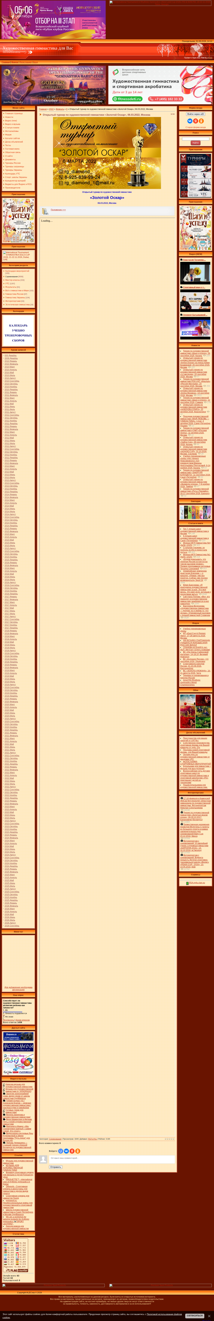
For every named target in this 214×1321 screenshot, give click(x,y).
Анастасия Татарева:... (194, 260)
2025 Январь (11, 869)
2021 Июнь (10, 747)
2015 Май (9, 540)
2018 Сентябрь (12, 653)
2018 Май (9, 642)
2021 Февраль (11, 736)
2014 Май (9, 506)
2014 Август (10, 514)
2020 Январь (11, 699)
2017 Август (10, 616)
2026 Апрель (11, 911)
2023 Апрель (11, 809)
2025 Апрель (11, 877)
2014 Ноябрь (11, 523)
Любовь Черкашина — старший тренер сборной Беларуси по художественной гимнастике (17, 1146)
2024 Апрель (11, 843)
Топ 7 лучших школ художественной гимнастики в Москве (194, 531)
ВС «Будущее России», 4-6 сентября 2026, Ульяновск (194, 660)
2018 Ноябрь (11, 659)
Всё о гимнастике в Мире (17, 290)
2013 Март (10, 466)
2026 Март (10, 909)
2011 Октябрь (11, 418)
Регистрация (26, 62)
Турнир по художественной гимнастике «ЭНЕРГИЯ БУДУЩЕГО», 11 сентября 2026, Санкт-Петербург (195, 473)
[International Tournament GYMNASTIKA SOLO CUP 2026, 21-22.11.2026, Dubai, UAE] (18, 260)
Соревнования (11, 277)
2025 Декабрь (11, 900)
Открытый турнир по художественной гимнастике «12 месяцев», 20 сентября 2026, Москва (193, 373)
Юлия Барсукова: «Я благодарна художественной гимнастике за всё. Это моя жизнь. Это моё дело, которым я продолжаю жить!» (195, 589)
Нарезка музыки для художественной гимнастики (19, 1085)
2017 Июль (10, 614)
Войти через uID (195, 114)
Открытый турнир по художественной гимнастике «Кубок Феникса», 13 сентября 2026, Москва (194, 392)
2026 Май (9, 914)
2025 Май (9, 880)
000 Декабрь (11, 355)
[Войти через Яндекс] (72, 1151)
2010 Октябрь (11, 384)
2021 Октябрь (11, 758)
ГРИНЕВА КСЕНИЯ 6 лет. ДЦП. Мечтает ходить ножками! (195, 648)
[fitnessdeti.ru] (160, 103)
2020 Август (10, 718)
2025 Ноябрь (11, 897)
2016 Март (10, 568)
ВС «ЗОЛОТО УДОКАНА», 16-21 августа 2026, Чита (195, 672)
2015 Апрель (11, 537)
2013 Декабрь (11, 492)
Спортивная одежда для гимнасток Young (16, 1197)
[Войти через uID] (60, 1151)
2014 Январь (11, 494)
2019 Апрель (11, 673)
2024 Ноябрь (11, 863)
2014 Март (10, 500)
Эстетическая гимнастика (17, 304)
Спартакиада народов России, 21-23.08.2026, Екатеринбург (192, 666)
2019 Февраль (11, 667)
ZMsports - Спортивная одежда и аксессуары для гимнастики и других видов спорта (15, 1190)
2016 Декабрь (11, 594)
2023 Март (10, 806)
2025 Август (10, 889)
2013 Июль (10, 477)
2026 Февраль (11, 906)
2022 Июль (10, 784)
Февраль (60, 109)
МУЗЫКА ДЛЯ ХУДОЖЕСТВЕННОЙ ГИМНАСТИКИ (13, 1167)
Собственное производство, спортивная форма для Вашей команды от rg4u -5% (195, 745)
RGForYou (92, 1139)
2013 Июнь (10, 474)
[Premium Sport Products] (53, 1286)
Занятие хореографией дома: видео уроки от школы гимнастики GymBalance (16, 1096)
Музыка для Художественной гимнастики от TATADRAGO (19, 1090)
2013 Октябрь (11, 486)
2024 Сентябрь (12, 858)
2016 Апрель (11, 571)
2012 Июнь (10, 440)
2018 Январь (11, 631)
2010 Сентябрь (12, 381)
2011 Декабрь (11, 423)
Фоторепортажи (13, 301)
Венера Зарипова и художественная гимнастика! (16, 1116)
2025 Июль (10, 886)
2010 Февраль (11, 364)
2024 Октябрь (11, 860)
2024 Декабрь (11, 866)
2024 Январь (11, 835)
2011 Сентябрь (12, 415)
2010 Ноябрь (11, 387)
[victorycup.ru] (195, 197)
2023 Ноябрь (11, 829)
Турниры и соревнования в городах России (194, 676)
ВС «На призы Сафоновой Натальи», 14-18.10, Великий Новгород (194, 654)
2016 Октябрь (11, 588)
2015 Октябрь (11, 554)
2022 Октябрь (11, 792)
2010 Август (10, 378)
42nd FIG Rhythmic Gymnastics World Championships (190, 682)
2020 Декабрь (11, 730)
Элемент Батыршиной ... (195, 315)
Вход (35, 62)
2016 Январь (11, 562)
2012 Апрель (11, 435)
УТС (7, 283)
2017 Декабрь (11, 628)
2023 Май (9, 812)
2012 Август (10, 446)
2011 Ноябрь (11, 421)
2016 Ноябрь (11, 591)
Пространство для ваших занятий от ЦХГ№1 (193, 739)
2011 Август (10, 412)
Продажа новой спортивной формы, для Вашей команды (195, 751)
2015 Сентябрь (12, 551)
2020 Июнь (10, 713)
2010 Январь (11, 361)
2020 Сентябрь (12, 721)
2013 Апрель (11, 469)
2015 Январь (11, 528)
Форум (14, 62)
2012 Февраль (11, 429)
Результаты (10, 287)
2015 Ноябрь (11, 557)
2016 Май (9, 574)
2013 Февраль (11, 463)
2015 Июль (10, 545)
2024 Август (10, 855)
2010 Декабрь (11, 389)
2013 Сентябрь (12, 483)
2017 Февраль (11, 599)
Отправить (55, 1167)
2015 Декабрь (11, 560)
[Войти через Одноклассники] (77, 1151)
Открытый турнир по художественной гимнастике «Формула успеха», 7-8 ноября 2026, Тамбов (195, 483)
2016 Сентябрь (12, 585)
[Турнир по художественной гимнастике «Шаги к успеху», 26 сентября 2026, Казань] (195, 249)
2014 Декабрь (11, 526)
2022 (51, 109)
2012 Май (9, 438)
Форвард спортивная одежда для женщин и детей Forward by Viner (18, 1174)
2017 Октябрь (11, 622)
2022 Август (10, 787)
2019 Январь (11, 665)
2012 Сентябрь (12, 449)
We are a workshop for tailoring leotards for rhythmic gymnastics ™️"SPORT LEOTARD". (16, 1220)
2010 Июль (10, 375)
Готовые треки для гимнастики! (14, 1111)
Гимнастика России (14, 294)
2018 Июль (10, 648)
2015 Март (10, 534)
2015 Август (10, 548)
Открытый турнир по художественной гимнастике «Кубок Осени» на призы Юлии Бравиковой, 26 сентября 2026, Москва (195, 363)
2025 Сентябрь (12, 892)
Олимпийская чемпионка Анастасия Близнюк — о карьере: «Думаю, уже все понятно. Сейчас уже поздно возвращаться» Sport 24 (194, 575)
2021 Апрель (11, 741)
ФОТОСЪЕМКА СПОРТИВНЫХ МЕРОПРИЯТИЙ (195, 762)
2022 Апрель (11, 775)
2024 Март (10, 840)
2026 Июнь (10, 917)
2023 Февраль (11, 804)
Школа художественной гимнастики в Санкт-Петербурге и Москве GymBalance (18, 1212)
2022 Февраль (11, 770)
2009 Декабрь (11, 358)
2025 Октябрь (11, 894)
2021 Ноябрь (11, 761)
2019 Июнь (10, 679)
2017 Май (9, 608)
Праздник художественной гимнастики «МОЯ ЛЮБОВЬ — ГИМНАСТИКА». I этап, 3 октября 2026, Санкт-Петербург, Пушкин (195, 421)
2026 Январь (11, 903)
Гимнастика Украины (15, 297)
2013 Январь (11, 460)
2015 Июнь (10, 543)
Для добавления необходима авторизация (18, 988)
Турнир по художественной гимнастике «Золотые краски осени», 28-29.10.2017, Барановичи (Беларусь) (194, 816)
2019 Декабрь (11, 696)
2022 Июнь (10, 781)
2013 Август (10, 480)
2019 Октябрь (11, 690)
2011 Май (9, 404)
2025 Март (10, 875)
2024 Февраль (11, 838)
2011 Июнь (10, 406)
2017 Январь (11, 596)
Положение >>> (58, 210)
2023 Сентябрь (12, 823)
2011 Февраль (11, 395)
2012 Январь (11, 426)
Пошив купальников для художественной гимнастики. (194, 786)
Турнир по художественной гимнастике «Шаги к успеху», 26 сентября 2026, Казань (195, 353)
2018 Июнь (10, 645)
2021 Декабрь (11, 764)
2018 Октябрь (11, 656)
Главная (6, 62)
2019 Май (9, 676)
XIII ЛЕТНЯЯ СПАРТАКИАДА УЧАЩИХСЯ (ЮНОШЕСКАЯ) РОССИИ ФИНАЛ (195, 642)
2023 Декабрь (11, 832)
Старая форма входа (196, 127)
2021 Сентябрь (12, 755)
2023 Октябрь (11, 826)
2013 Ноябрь (11, 489)
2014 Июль (10, 511)
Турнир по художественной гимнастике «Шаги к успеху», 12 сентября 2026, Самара (195, 400)
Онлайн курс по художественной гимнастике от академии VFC (195, 756)
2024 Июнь (10, 849)
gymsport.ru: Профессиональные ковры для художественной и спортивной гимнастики (18, 1204)
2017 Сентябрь (12, 619)
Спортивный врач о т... (194, 287)
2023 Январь (11, 801)
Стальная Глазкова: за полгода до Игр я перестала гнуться (193, 549)
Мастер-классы (12, 280)
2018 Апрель (11, 639)
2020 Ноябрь (11, 727)
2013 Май (9, 472)
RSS (210, 58)
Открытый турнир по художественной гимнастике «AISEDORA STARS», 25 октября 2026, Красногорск (193, 408)
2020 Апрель (11, 707)
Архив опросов (23, 1020)
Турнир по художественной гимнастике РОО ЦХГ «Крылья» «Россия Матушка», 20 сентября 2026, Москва (195, 382)
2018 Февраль (11, 633)
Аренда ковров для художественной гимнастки (16, 1227)
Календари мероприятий (17, 271)
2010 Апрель (11, 370)
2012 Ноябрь (11, 455)
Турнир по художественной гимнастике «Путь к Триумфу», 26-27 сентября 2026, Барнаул (194, 491)
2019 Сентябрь (12, 687)
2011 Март (10, 398)
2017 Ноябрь (11, 625)
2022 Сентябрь (12, 789)
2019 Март (10, 670)
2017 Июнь (10, 611)
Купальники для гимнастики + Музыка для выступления (195, 767)
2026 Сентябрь (12, 926)
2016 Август (10, 582)
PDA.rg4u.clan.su (197, 883)
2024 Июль (10, 852)
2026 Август (10, 923)
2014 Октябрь (11, 520)
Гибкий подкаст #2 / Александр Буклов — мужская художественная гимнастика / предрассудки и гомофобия (17, 1104)
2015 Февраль (11, 531)
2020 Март (10, 704)
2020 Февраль (11, 701)
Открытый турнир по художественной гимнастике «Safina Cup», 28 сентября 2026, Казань (193, 441)
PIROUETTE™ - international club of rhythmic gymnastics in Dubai (17, 1181)
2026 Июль (10, 920)
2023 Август (10, 821)
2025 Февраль (11, 872)
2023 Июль (10, 818)
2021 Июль (10, 750)
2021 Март (10, 738)
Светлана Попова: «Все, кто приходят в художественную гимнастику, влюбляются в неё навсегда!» (195, 600)
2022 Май (9, 778)
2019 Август (10, 684)
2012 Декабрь (11, 457)
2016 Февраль (11, 565)
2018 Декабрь (11, 662)
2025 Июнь (10, 883)
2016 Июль (10, 579)
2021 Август (10, 753)
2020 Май (9, 710)
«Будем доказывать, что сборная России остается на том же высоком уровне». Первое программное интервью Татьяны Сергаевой (195, 564)
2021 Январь (11, 733)
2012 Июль (10, 443)
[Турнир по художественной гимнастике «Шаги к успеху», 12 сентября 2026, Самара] (18, 242)
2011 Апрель (11, 401)
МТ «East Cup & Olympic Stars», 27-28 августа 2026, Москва (193, 635)
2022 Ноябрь (11, 795)
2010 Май (9, 372)
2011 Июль (10, 409)
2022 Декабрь (11, 798)
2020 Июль (10, 716)
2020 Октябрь (11, 724)
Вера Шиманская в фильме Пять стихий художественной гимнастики (17, 1121)
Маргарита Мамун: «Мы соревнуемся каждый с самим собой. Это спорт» (17, 1128)
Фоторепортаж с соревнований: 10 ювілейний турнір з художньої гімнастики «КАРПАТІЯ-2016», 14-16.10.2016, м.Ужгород (194, 846)
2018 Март (10, 636)
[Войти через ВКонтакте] (66, 1151)
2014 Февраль (11, 497)
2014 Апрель (11, 503)
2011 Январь (11, 392)
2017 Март (10, 602)
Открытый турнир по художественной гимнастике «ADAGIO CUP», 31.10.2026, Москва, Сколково (193, 450)
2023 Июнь (10, 815)
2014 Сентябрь (12, 517)
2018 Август (10, 650)
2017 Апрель (11, 605)
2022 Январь (11, 767)
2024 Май (9, 846)
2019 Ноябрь (11, 693)
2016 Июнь (10, 577)
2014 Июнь (10, 509)
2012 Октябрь (11, 452)
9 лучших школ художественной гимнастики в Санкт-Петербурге (194, 538)
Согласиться (195, 1315)
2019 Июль (10, 682)
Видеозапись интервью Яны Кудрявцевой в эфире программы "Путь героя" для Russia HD (18, 1137)
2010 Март (10, 367)
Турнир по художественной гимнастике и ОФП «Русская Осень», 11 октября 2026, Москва (194, 431)
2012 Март (10, 432)
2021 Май (9, 744)
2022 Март (10, 772)
